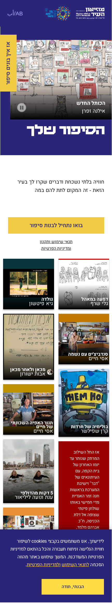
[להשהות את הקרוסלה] (21, 107)
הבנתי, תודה (73, 586)
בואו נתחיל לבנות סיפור (56, 225)
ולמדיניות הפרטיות (44, 564)
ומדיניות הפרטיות (56, 248)
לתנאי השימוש (75, 564)
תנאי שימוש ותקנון (56, 241)
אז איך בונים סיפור (8, 63)
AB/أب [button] (15, 13)
